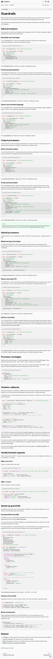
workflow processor (21, 519)
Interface (8, 639)
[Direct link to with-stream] (12, 482)
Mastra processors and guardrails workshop (14, 643)
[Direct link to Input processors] (18, 29)
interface (28, 432)
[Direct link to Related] (9, 634)
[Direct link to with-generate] (14, 461)
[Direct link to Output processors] (20, 140)
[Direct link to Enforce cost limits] (15, 317)
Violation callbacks (41, 446)
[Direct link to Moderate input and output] (21, 241)
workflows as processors (9, 592)
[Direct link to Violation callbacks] (20, 387)
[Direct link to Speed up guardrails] (21, 506)
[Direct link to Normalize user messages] (20, 37)
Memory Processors (7, 641)
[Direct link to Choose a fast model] (17, 596)
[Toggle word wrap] (48, 196)
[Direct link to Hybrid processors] (20, 232)
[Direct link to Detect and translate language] (24, 105)
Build (2, 5)
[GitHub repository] (46, 2)
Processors (5, 24)
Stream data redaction (35, 227)
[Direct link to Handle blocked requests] (26, 452)
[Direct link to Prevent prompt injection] (20, 70)
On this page (5, 9)
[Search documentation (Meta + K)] (43, 2)
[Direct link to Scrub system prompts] (18, 183)
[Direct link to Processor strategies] (22, 357)
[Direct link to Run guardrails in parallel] (19, 514)
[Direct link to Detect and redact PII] (17, 279)
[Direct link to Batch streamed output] (19, 149)
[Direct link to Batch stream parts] (16, 612)
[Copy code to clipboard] (50, 49)
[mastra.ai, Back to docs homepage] (5, 1)
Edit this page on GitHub (8, 648)
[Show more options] (51, 5)
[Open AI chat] (50, 656)
